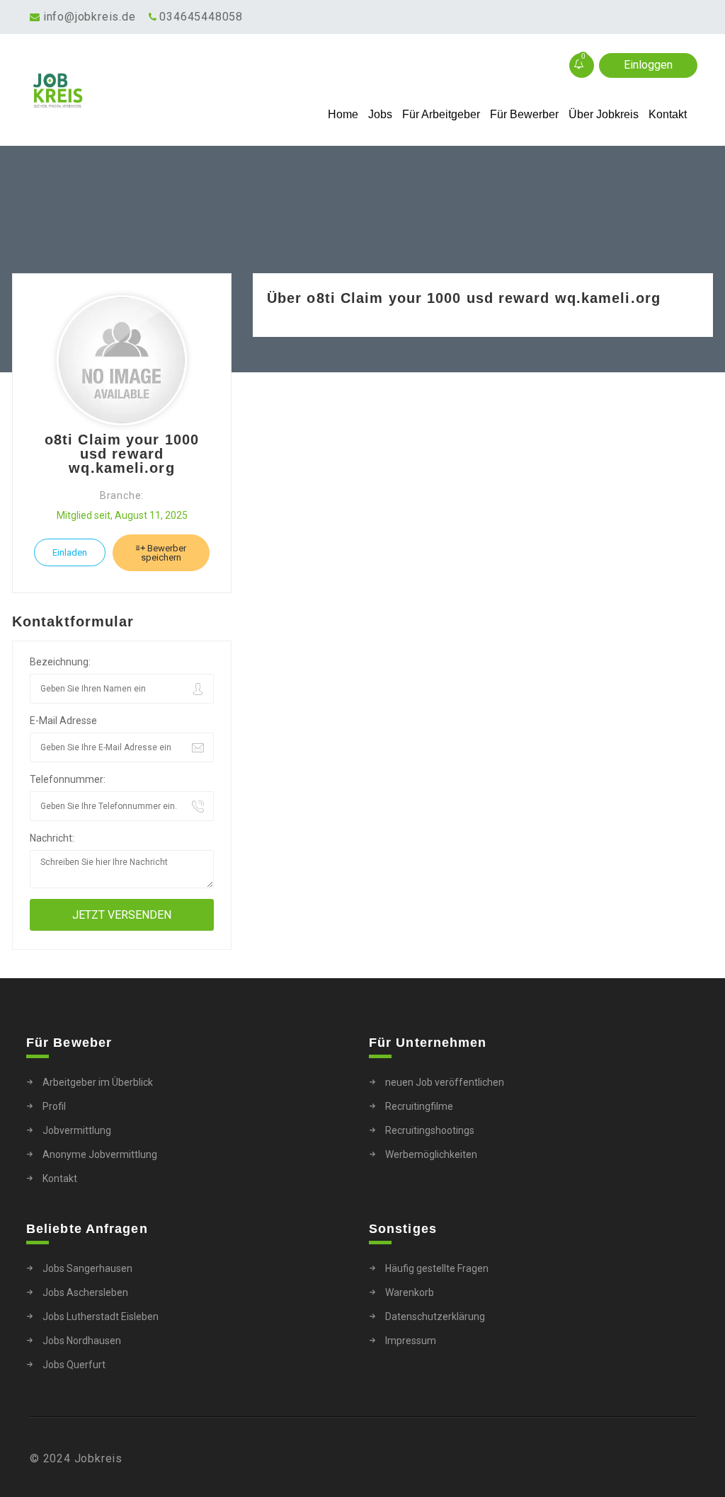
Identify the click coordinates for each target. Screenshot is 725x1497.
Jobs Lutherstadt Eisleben (100, 1316)
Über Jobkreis (604, 114)
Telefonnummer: (67, 779)
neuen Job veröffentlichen (444, 1082)
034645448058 (201, 16)
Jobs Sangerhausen (87, 1268)
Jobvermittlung (76, 1130)
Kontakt (668, 114)
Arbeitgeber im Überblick (97, 1082)
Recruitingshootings (429, 1130)
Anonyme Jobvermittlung (99, 1154)
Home (343, 114)
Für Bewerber (524, 114)
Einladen (69, 552)
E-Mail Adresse (63, 720)
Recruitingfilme (419, 1106)
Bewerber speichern (163, 553)
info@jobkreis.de (89, 16)
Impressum (410, 1340)
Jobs (380, 114)
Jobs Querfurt (73, 1364)
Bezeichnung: (60, 661)
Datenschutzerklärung (435, 1316)
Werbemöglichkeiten (431, 1154)
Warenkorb (409, 1292)
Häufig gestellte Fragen (437, 1268)
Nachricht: (52, 838)
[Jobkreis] (113, 90)
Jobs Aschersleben (85, 1292)
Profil (54, 1106)
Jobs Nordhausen (81, 1340)
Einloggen (648, 64)
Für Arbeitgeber (441, 114)
